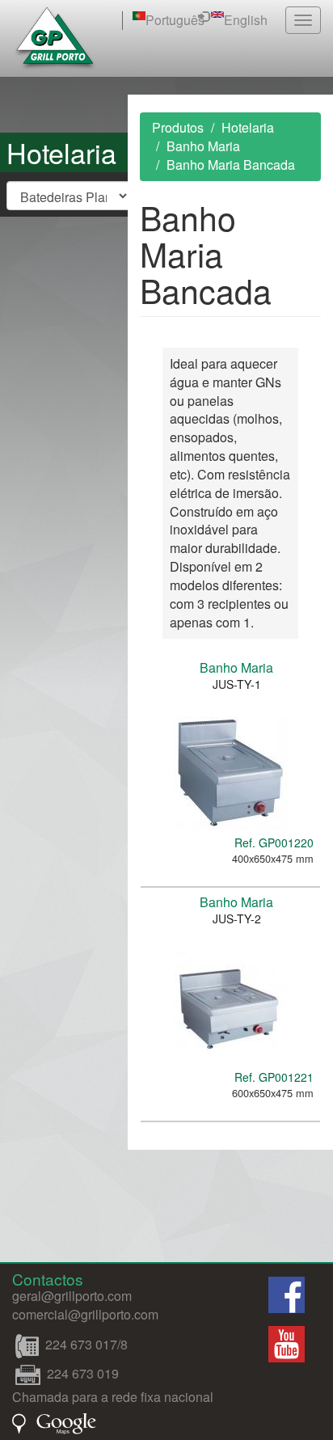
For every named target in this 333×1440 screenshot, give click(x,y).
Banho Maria (203, 146)
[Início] (55, 38)
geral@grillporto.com (72, 1295)
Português (174, 20)
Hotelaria (247, 127)
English (246, 20)
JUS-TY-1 (237, 684)
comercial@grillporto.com (85, 1314)
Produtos (178, 127)
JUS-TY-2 (237, 918)
